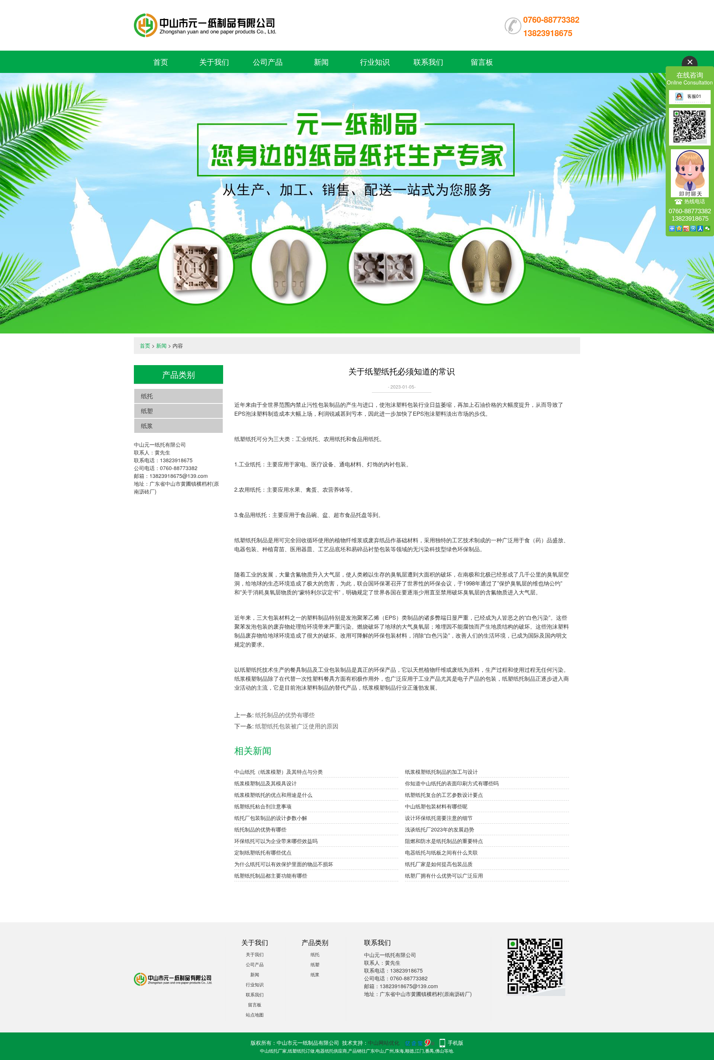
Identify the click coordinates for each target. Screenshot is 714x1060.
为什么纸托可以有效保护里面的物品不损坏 (283, 864)
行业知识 (375, 61)
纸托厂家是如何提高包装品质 (439, 864)
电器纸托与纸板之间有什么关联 (441, 852)
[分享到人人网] (700, 229)
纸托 (147, 396)
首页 (160, 61)
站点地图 (255, 1014)
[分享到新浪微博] (686, 229)
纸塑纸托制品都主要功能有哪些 (270, 875)
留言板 (482, 61)
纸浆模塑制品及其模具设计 (265, 783)
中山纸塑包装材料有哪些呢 (436, 806)
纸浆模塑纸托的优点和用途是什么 (273, 794)
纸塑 (147, 410)
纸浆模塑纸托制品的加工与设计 (441, 771)
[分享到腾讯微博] (693, 229)
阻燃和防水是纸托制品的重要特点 (444, 841)
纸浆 (147, 425)
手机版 (455, 1042)
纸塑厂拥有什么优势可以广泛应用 (444, 875)
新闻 (321, 61)
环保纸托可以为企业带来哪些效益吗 (276, 841)
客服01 (694, 96)
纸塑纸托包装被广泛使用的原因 (296, 726)
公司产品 (268, 61)
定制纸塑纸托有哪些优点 (263, 852)
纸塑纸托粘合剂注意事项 (263, 806)
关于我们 (214, 61)
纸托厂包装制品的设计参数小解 (270, 817)
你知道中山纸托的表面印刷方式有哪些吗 (452, 783)
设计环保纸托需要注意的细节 (439, 817)
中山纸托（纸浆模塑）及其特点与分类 (278, 771)
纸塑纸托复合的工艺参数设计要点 (444, 794)
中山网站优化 (383, 1042)
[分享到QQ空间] (679, 229)
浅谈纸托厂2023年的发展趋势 (439, 829)
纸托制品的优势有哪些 (285, 715)
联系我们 (428, 61)
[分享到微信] (707, 229)
